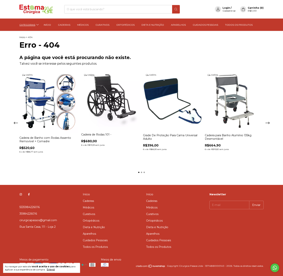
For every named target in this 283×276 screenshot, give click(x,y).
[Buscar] (176, 9)
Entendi (51, 269)
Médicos (83, 24)
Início (47, 24)
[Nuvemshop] (151, 266)
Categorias (27, 24)
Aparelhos (178, 24)
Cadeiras (64, 24)
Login (226, 7)
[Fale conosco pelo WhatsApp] (274, 267)
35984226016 (28, 213)
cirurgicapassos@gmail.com (38, 220)
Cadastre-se (229, 10)
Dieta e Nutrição (153, 24)
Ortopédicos (125, 24)
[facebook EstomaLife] (29, 194)
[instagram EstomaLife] (20, 194)
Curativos (102, 24)
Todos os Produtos (239, 24)
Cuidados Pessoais (205, 24)
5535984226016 (29, 207)
